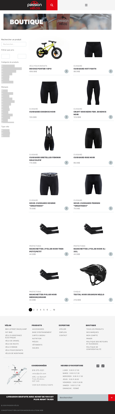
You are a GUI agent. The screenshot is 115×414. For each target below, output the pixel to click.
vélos (8, 325)
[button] (52, 5)
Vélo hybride (11, 347)
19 (54, 310)
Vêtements (37, 345)
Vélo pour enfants (38, 66)
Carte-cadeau (38, 335)
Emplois (63, 332)
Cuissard (78, 66)
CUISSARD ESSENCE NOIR (42, 112)
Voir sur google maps (42, 385)
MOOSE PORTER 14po (40, 69)
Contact (63, 335)
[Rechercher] (111, 397)
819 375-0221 (38, 370)
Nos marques (92, 332)
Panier (89, 338)
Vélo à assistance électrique (13, 336)
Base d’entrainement (42, 332)
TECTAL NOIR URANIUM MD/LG (89, 294)
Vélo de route (12, 344)
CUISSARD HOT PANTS (85, 69)
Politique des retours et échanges (97, 343)
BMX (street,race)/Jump (16, 329)
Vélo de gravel (12, 341)
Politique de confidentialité (93, 348)
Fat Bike (8, 332)
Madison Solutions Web (33, 410)
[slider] (1, 53)
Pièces (35, 342)
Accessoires (38, 329)
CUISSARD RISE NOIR (84, 157)
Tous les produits (95, 329)
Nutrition (36, 338)
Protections (35, 246)
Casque (77, 292)
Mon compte (92, 335)
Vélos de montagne (14, 353)
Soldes (35, 348)
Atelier (62, 329)
